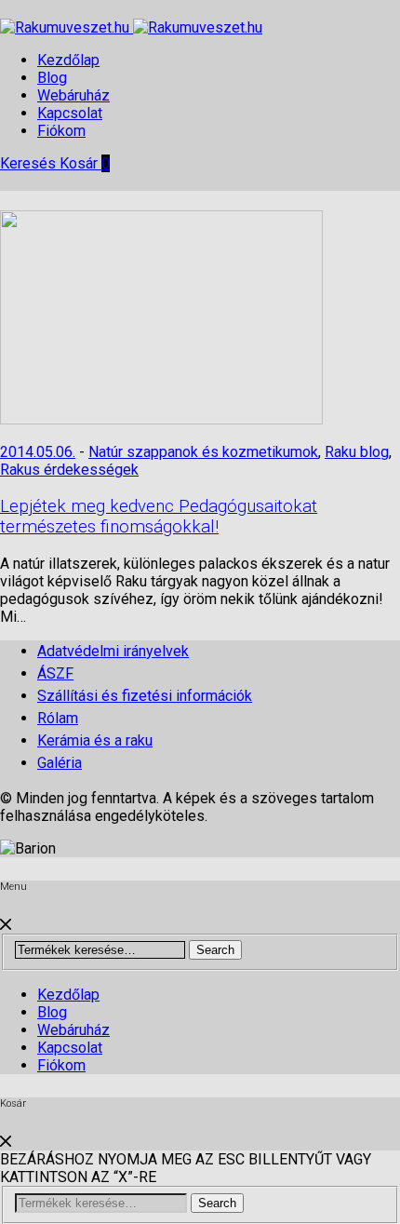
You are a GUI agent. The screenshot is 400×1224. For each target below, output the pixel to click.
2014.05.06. (37, 452)
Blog (52, 78)
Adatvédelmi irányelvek (113, 651)
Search (215, 950)
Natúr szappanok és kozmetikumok (203, 452)
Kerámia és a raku (95, 740)
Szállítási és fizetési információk (144, 696)
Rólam (57, 718)
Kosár (85, 163)
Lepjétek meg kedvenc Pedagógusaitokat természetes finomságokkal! (158, 516)
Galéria (59, 763)
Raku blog (357, 452)
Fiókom (61, 131)
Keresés (30, 163)
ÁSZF (55, 673)
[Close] (5, 925)
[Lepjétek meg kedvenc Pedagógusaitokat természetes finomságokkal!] (161, 419)
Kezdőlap (68, 60)
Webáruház (73, 95)
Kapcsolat (69, 113)
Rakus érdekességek (69, 469)
